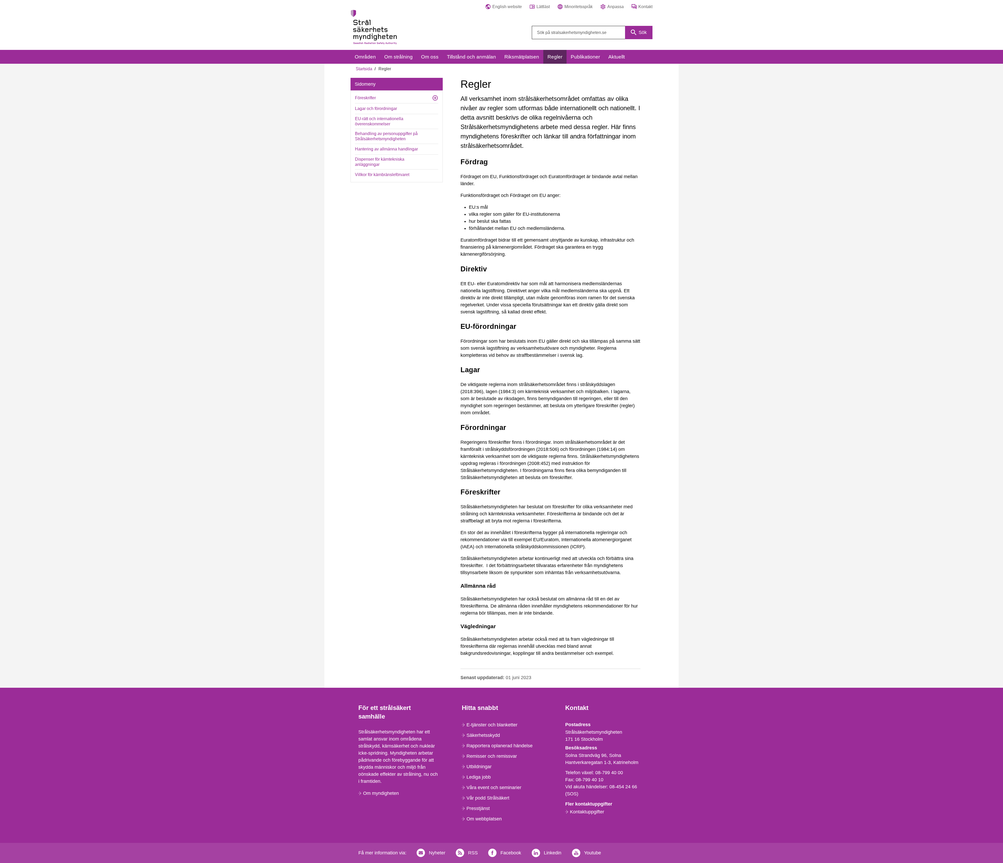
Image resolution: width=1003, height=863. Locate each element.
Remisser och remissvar (491, 756)
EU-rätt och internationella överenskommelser (379, 121)
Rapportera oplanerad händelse (499, 745)
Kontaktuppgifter (587, 811)
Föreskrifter (365, 98)
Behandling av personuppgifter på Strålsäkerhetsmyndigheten (386, 136)
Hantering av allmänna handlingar (386, 149)
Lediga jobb (478, 777)
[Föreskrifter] (435, 98)
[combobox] (592, 32)
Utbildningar (479, 766)
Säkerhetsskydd (483, 735)
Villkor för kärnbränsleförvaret (382, 174)
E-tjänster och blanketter (491, 724)
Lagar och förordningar (376, 108)
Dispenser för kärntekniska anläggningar (379, 162)
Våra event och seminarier (493, 787)
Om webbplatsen (484, 818)
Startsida (364, 69)
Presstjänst (478, 808)
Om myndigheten (381, 793)
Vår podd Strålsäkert (487, 798)
